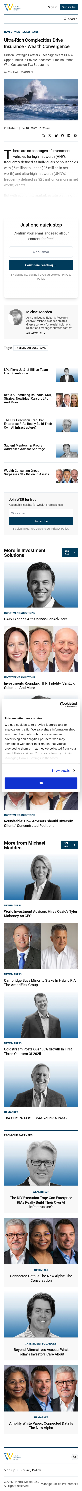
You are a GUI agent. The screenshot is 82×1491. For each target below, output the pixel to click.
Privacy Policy (59, 528)
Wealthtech (41, 1192)
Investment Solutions (21, 32)
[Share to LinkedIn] (69, 135)
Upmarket (11, 1112)
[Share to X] (50, 135)
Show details (61, 770)
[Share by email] (75, 135)
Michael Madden (20, 72)
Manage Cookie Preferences (59, 1484)
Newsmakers (12, 905)
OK (41, 783)
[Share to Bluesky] (56, 135)
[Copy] (43, 135)
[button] (9, 1470)
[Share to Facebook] (62, 135)
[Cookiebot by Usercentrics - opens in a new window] (60, 704)
